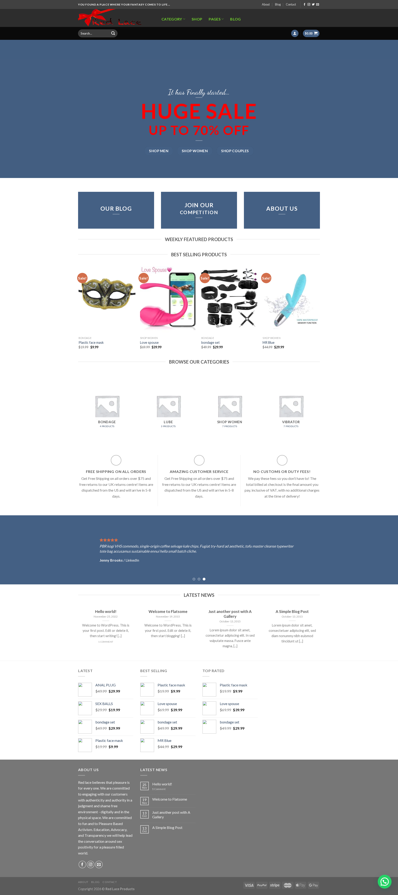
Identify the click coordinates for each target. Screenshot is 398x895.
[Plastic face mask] (107, 300)
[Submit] (113, 33)
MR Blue (269, 342)
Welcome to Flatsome (169, 799)
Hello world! (162, 784)
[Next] (319, 311)
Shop (197, 19)
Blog (278, 4)
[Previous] (79, 311)
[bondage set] (229, 300)
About (266, 4)
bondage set (210, 342)
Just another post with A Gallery (171, 814)
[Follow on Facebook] (304, 4)
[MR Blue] (291, 300)
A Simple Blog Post (167, 827)
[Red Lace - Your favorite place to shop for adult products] (114, 18)
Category (171, 19)
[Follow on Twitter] (313, 4)
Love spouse (149, 342)
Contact (291, 4)
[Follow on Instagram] (308, 4)
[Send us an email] (317, 4)
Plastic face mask (91, 342)
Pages (215, 19)
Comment (159, 788)
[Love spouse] (168, 300)
